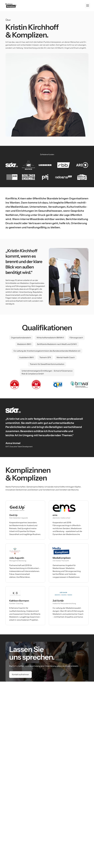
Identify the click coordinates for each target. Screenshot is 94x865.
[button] (87, 5)
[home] (11, 5)
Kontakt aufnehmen (20, 674)
